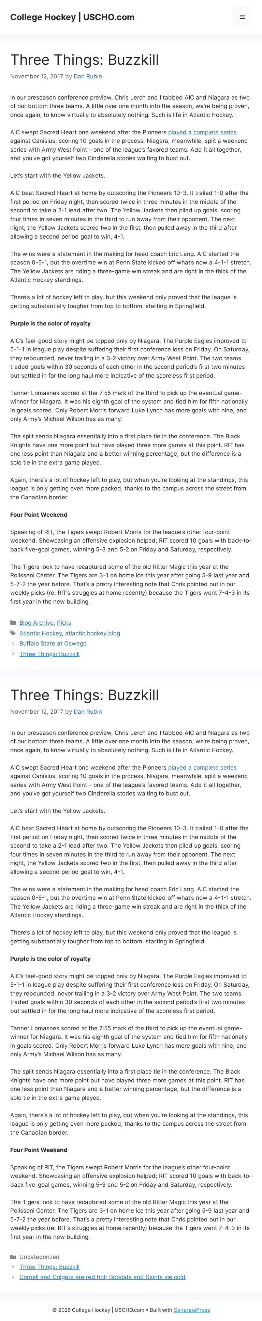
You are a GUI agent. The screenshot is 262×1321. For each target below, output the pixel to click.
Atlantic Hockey (40, 633)
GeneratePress (192, 1310)
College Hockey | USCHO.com (72, 17)
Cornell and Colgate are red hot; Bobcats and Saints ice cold (102, 1277)
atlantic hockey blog (92, 633)
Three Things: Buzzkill (49, 654)
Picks (64, 622)
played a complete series (202, 132)
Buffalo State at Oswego (53, 643)
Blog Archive (36, 622)
